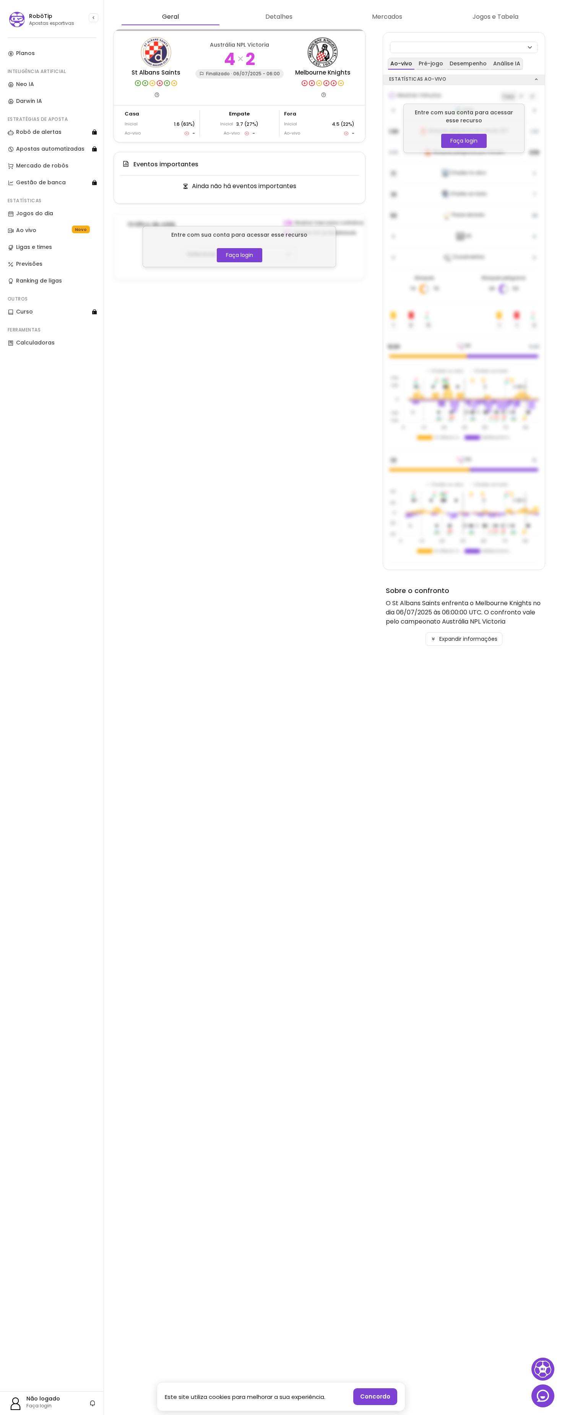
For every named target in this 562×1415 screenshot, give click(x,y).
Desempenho (468, 63)
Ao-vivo (401, 63)
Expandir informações (467, 639)
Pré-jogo (431, 63)
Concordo (375, 1396)
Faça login (239, 255)
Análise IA (506, 63)
